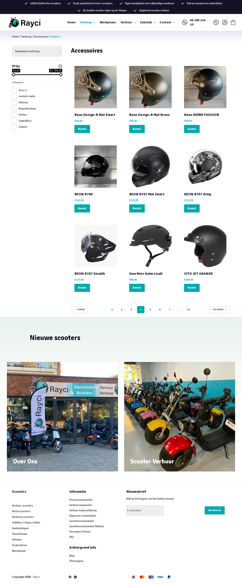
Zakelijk (146, 22)
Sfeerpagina (76, 561)
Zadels (23, 127)
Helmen (23, 102)
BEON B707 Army (197, 194)
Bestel (82, 129)
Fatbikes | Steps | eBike (26, 522)
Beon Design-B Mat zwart (94, 115)
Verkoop (86, 22)
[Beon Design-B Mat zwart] (95, 87)
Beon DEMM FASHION (201, 115)
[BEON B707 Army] (205, 166)
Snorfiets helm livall (145, 273)
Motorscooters (21, 511)
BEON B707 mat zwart (146, 194)
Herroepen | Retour (80, 531)
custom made (27, 96)
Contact (165, 22)
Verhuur (126, 22)
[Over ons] (62, 417)
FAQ (71, 537)
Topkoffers (25, 121)
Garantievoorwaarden (81, 521)
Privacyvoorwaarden (80, 499)
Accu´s (23, 90)
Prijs (16, 66)
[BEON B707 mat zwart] (150, 166)
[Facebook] (70, 577)
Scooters (19, 491)
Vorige (81, 309)
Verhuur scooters (22, 505)
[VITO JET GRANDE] (205, 246)
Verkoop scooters (23, 517)
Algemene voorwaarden (82, 515)
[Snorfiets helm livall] (150, 246)
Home (71, 22)
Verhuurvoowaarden (80, 505)
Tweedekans (20, 534)
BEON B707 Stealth (89, 273)
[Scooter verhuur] (179, 417)
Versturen (214, 510)
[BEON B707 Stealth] (95, 246)
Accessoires (41, 36)
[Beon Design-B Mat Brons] (150, 87)
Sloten (23, 114)
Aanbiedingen (20, 528)
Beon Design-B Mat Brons (149, 115)
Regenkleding (27, 108)
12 (188, 309)
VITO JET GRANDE (198, 273)
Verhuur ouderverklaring (83, 510)
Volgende (218, 309)
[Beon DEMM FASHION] (205, 87)
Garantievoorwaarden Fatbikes (86, 526)
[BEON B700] (95, 166)
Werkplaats (108, 22)
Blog (71, 555)
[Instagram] (75, 577)
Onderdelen (19, 545)
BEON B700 (83, 194)
